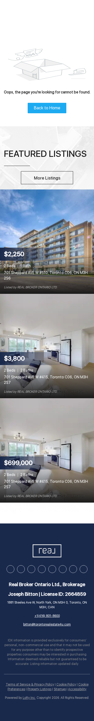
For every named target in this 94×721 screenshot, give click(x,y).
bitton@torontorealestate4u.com (47, 624)
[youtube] (52, 569)
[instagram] (42, 569)
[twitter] (31, 569)
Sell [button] (54, 11)
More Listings (47, 178)
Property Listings (39, 689)
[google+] (83, 569)
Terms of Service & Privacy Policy (30, 684)
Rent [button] (74, 11)
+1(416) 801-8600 (47, 616)
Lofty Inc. (29, 698)
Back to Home (47, 107)
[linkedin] (21, 569)
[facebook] (10, 569)
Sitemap (60, 689)
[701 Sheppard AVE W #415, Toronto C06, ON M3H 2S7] (47, 346)
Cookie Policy (66, 684)
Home (16, 11)
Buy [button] (35, 11)
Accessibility (77, 689)
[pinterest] (73, 569)
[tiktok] (63, 569)
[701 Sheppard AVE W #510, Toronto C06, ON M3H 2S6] (47, 241)
